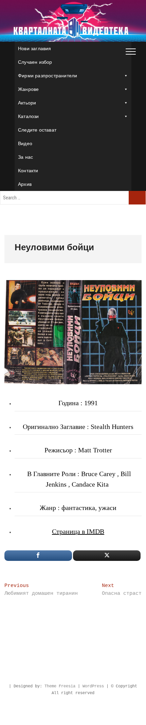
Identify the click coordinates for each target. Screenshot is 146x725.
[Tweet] (107, 555)
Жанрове (28, 89)
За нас (25, 157)
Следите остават (37, 130)
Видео (25, 143)
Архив (25, 184)
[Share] (38, 555)
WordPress (93, 686)
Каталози (28, 116)
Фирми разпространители (47, 75)
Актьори (27, 102)
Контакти (28, 170)
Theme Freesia (59, 686)
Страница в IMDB (78, 531)
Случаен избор (35, 62)
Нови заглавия (34, 48)
